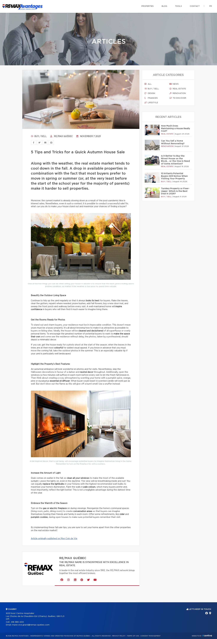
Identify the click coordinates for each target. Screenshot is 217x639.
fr (210, 6)
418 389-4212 (17, 622)
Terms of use (133, 636)
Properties (147, 6)
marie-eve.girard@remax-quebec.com (30, 625)
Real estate (179, 89)
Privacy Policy (118, 636)
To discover (179, 98)
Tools (178, 6)
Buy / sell (40, 136)
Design (151, 93)
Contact (195, 6)
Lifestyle (152, 103)
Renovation (179, 93)
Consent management (150, 636)
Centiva (207, 635)
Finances (152, 98)
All (149, 84)
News (175, 84)
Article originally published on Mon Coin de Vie (54, 539)
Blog (164, 6)
